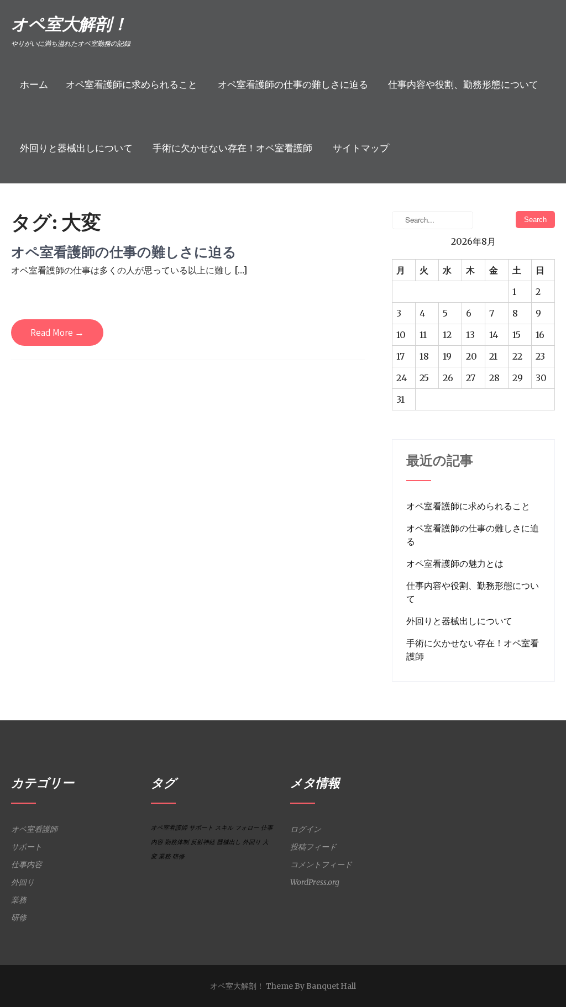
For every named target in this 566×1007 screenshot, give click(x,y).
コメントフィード (321, 864)
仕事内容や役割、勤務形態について (463, 85)
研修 (19, 917)
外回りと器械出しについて (76, 148)
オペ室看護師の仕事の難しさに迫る (293, 85)
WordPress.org (314, 882)
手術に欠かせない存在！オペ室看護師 (232, 148)
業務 (19, 900)
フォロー (247, 827)
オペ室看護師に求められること (131, 85)
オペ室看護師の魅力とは (455, 563)
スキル (224, 827)
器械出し (229, 842)
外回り (22, 882)
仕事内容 (26, 864)
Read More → (57, 332)
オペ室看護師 (34, 829)
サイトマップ (361, 148)
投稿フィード (313, 847)
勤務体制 (177, 842)
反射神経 (203, 842)
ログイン (305, 829)
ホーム (34, 85)
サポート (26, 847)
